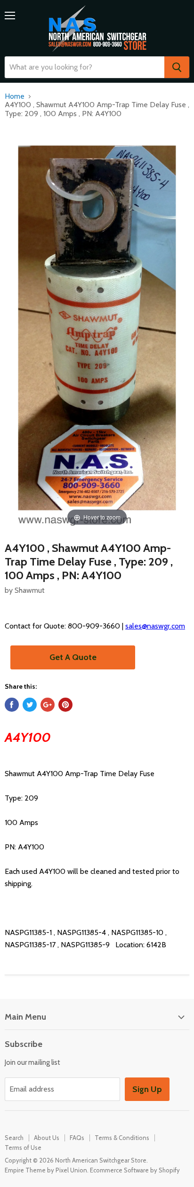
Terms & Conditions (122, 1137)
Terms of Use (23, 1147)
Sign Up (147, 1089)
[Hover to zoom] (97, 327)
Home (14, 96)
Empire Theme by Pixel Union (46, 1170)
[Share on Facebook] (12, 705)
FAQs (77, 1137)
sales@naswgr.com (155, 625)
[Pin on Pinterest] (65, 705)
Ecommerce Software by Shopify (135, 1170)
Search (14, 1137)
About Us (46, 1137)
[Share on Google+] (47, 705)
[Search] (176, 67)
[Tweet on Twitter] (30, 705)
